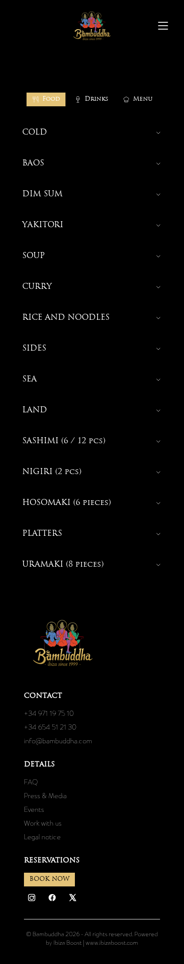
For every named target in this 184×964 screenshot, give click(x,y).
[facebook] (52, 897)
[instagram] (31, 897)
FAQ (31, 782)
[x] (72, 897)
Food (51, 99)
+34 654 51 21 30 (50, 727)
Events (34, 809)
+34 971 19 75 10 (49, 713)
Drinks (96, 99)
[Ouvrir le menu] (163, 25)
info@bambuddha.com (58, 740)
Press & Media (45, 795)
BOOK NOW (49, 879)
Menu (142, 99)
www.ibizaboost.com (112, 942)
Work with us (43, 823)
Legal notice (42, 836)
